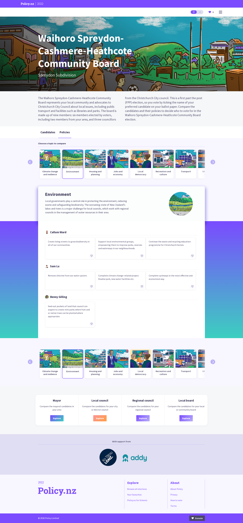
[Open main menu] (220, 12)
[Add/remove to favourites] (91, 256)
